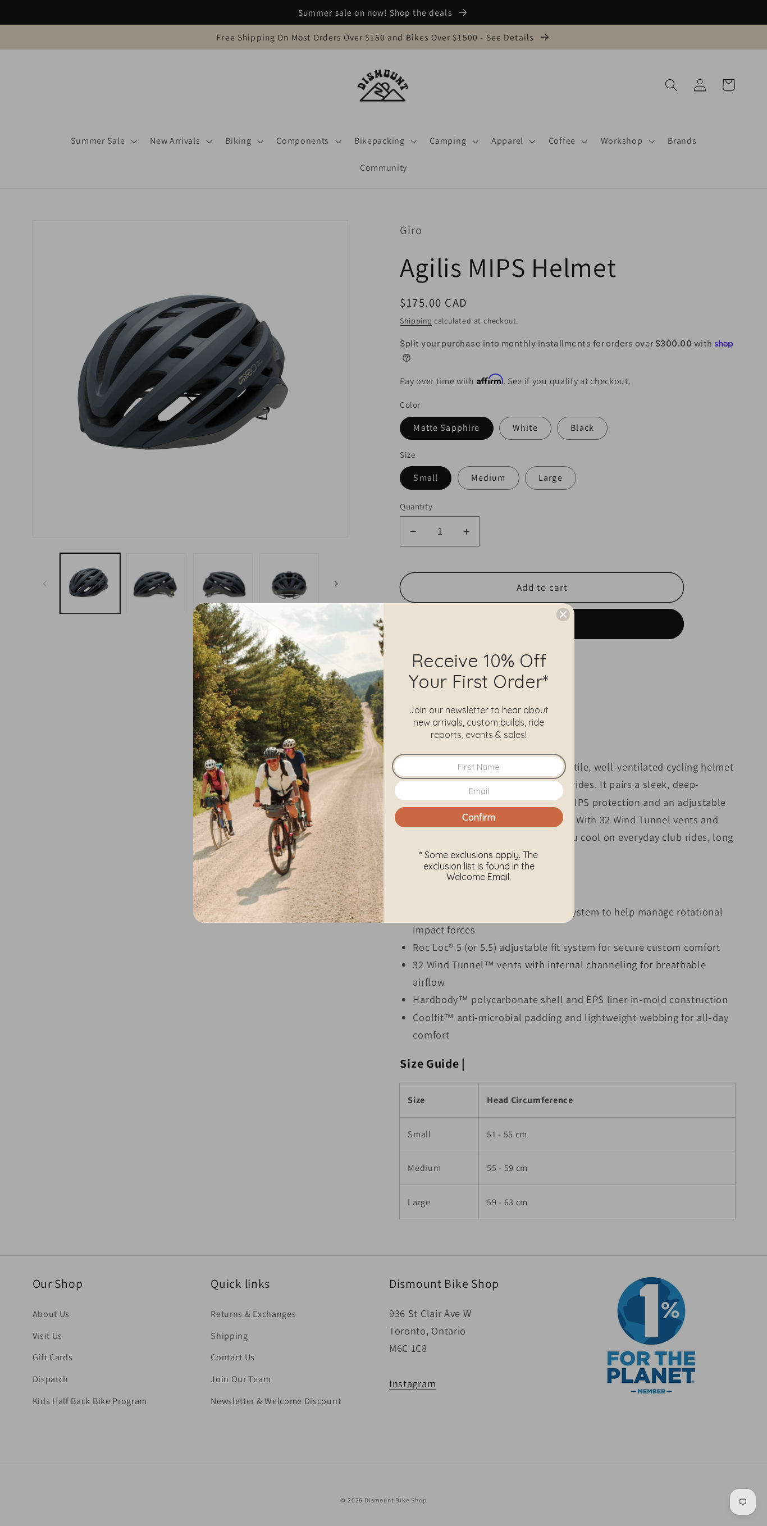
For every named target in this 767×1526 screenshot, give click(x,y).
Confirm (478, 817)
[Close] (563, 614)
